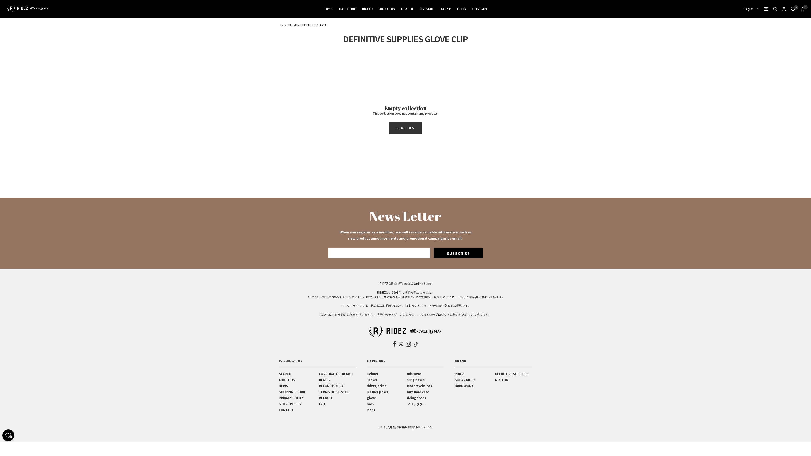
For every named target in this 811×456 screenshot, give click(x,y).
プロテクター (416, 404)
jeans (371, 410)
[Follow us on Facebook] (394, 344)
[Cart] (802, 9)
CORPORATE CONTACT (336, 374)
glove (371, 398)
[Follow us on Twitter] (401, 344)
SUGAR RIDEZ (465, 380)
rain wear (414, 374)
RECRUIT (326, 398)
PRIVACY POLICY (291, 398)
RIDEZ (459, 374)
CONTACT (479, 9)
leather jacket (377, 392)
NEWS (283, 386)
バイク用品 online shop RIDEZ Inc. (405, 426)
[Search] (766, 9)
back (370, 404)
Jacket (372, 380)
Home (282, 25)
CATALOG (427, 9)
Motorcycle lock (419, 386)
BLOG (461, 9)
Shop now (406, 127)
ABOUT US (387, 9)
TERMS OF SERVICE (334, 392)
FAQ (322, 404)
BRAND (367, 9)
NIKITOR (501, 380)
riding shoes (416, 398)
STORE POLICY (290, 404)
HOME (327, 9)
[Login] (784, 9)
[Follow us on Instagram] (408, 344)
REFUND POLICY (331, 386)
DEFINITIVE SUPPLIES (511, 374)
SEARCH (285, 374)
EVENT (446, 9)
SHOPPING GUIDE (292, 392)
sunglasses (416, 380)
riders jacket (376, 386)
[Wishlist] (793, 9)
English (749, 9)
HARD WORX (464, 386)
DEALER (407, 9)
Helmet (372, 374)
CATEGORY (347, 9)
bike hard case (418, 392)
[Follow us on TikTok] (416, 344)
